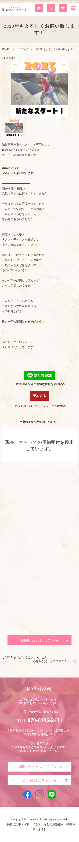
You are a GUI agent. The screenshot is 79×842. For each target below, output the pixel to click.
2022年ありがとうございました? (25, 657)
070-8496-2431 (45, 720)
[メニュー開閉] (73, 8)
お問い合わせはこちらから (40, 767)
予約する (39, 395)
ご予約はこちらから (39, 780)
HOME (5, 49)
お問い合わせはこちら (39, 640)
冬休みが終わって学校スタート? (53, 661)
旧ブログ (23, 49)
